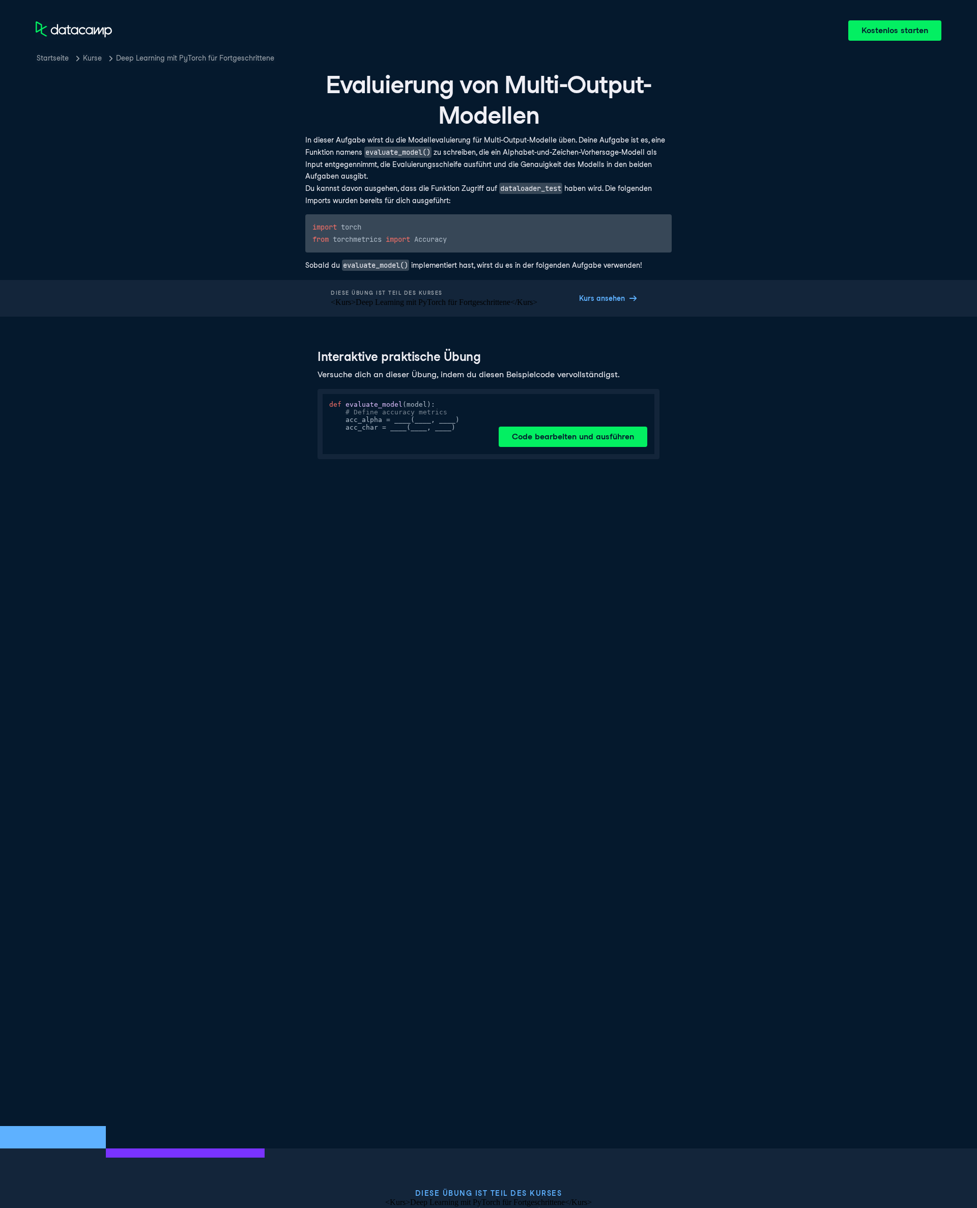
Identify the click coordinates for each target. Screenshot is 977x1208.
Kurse (92, 58)
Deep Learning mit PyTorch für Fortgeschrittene (195, 58)
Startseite (53, 58)
